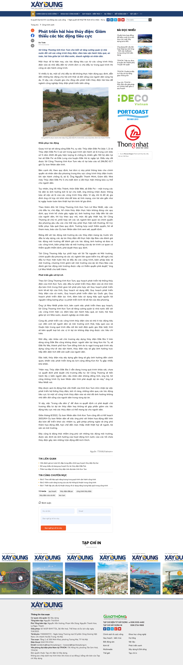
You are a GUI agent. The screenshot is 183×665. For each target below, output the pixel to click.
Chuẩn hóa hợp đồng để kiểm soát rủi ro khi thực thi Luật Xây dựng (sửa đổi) (125, 38)
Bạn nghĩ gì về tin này (53, 528)
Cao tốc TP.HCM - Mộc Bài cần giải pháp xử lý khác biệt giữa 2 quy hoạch (125, 85)
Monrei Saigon (128, 154)
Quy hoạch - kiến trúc (91, 14)
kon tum (62, 495)
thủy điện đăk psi (66, 491)
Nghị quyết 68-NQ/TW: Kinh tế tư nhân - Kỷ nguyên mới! (63, 20)
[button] (141, 14)
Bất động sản (120, 14)
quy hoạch (52, 491)
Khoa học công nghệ (69, 14)
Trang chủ (34, 25)
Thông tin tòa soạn (40, 614)
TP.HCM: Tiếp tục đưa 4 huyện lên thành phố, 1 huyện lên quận (126, 62)
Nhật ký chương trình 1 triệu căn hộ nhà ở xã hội (105, 20)
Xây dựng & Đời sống (137, 649)
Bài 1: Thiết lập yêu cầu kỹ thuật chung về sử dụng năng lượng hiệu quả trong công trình (74, 485)
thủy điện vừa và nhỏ (47, 495)
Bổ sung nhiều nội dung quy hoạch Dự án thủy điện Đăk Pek (63, 466)
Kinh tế (106, 645)
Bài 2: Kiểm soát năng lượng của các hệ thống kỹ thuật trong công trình (68, 482)
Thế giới (106, 653)
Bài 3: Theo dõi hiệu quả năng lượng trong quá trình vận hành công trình (68, 479)
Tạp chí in (133, 653)
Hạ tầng (107, 14)
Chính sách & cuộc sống (46, 14)
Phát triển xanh (135, 645)
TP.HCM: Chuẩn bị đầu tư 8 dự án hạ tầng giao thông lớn (125, 73)
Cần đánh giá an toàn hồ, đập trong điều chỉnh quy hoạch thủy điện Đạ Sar (69, 463)
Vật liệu (133, 14)
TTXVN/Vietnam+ (105, 451)
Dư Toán (42, 42)
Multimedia (107, 649)
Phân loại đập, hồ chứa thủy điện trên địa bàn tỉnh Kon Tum (63, 469)
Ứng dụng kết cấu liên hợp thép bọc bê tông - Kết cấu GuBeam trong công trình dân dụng (125, 51)
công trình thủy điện (84, 491)
